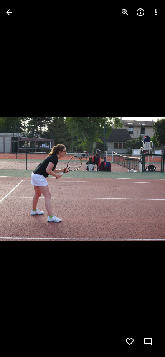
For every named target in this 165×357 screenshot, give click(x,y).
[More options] (155, 12)
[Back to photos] (9, 12)
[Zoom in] (125, 12)
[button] (21, 178)
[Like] (129, 341)
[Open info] (140, 12)
